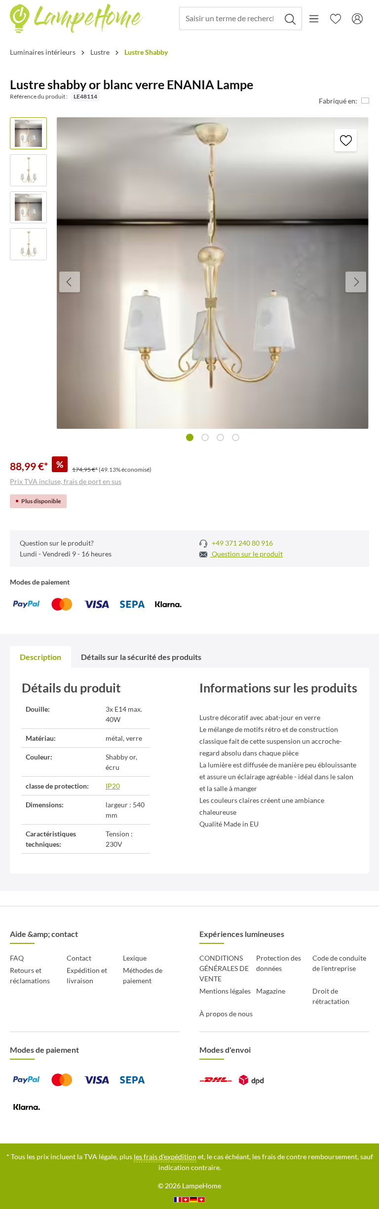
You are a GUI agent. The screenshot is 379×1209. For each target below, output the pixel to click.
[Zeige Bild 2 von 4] (205, 437)
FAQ (17, 958)
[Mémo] (335, 19)
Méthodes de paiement (142, 975)
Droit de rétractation (330, 996)
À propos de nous (226, 1013)
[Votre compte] (357, 19)
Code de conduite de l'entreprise (339, 963)
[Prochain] (355, 282)
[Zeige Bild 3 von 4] (220, 437)
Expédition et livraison (87, 975)
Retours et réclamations (30, 975)
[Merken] (346, 140)
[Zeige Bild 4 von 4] (235, 437)
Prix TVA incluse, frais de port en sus (65, 481)
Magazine (270, 991)
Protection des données (278, 963)
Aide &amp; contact (44, 933)
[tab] (40, 657)
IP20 (113, 786)
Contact (79, 958)
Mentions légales (225, 991)
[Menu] (314, 19)
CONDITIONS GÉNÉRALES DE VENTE (224, 968)
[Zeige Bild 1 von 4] (189, 437)
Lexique (135, 958)
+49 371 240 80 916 (241, 543)
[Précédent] (69, 282)
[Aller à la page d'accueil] (76, 19)
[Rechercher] (290, 18)
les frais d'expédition (165, 1156)
